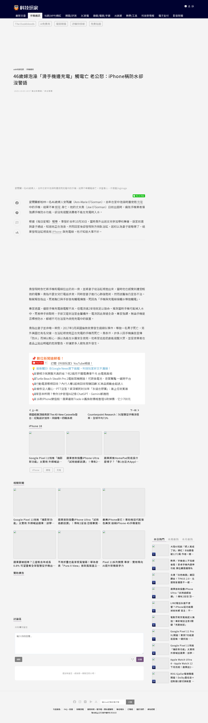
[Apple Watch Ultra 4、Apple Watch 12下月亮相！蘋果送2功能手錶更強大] (160, 663)
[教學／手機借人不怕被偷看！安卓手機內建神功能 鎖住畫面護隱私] (160, 564)
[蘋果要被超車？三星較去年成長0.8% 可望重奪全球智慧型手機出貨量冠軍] (34, 545)
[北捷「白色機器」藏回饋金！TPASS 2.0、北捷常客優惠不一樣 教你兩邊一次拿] (160, 578)
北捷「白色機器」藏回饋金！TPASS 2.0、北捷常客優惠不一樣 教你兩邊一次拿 (183, 578)
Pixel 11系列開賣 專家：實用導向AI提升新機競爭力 (123, 563)
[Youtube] (185, 6)
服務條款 (91, 709)
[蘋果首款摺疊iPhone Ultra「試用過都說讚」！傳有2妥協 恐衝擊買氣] (84, 443)
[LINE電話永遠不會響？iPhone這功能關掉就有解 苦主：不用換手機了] (160, 606)
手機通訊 (35, 15)
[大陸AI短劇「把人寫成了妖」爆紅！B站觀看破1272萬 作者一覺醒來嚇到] (160, 550)
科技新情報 (147, 15)
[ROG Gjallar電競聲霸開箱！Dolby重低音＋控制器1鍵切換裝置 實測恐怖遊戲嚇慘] (160, 677)
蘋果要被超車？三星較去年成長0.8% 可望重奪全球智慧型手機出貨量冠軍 (34, 563)
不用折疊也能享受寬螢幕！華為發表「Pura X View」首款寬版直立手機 (79, 563)
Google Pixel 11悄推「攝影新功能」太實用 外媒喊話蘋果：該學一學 (46, 459)
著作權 (99, 709)
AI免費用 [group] (45, 24)
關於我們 (140, 709)
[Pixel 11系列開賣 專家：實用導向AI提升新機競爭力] (124, 545)
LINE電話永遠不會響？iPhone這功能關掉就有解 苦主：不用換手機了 (182, 606)
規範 (19, 659)
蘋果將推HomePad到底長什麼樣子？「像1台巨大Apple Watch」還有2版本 (121, 459)
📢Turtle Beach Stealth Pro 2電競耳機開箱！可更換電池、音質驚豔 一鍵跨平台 (81, 378)
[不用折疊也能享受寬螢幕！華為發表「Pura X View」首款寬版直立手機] (79, 545)
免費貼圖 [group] (96, 24)
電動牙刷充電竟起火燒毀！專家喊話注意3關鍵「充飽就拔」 (183, 620)
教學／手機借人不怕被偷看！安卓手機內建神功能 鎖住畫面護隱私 (183, 564)
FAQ (65, 709)
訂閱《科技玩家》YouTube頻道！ (72, 363)
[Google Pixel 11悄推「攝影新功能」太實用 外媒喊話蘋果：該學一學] (46, 443)
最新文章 (21, 15)
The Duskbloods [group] (24, 24)
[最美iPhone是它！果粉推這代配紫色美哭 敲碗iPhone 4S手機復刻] (124, 502)
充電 (59, 469)
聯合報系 (120, 709)
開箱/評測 (71, 15)
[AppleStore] (96, 701)
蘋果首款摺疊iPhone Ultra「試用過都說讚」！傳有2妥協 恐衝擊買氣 (83, 459)
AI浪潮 (118, 15)
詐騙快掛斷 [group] (78, 24)
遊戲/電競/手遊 (101, 15)
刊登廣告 (56, 709)
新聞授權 (80, 709)
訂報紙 (130, 709)
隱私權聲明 (108, 709)
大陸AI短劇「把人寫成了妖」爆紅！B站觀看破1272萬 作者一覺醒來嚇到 (182, 550)
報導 (55, 221)
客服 (71, 709)
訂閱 (130, 702)
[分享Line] (17, 212)
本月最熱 (187, 539)
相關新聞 (18, 483)
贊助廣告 (18, 573)
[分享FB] (17, 202)
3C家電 (85, 15)
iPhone (35, 469)
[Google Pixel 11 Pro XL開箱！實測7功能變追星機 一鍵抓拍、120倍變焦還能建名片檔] (160, 635)
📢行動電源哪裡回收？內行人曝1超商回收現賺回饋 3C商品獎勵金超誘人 (77, 384)
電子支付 (163, 15)
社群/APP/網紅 (52, 15)
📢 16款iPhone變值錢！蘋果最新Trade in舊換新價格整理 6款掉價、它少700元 (81, 399)
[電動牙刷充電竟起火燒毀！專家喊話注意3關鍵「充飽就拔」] (160, 621)
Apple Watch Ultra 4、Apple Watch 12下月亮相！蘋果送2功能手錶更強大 (182, 663)
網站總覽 (151, 709)
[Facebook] (74, 701)
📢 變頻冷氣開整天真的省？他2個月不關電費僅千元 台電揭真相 (72, 373)
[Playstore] (90, 701)
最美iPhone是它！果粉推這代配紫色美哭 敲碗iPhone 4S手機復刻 (123, 521)
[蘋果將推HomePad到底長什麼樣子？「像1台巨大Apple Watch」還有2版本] (121, 443)
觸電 (48, 469)
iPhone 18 (35, 426)
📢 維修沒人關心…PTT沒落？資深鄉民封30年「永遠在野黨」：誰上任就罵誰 (80, 389)
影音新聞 (178, 15)
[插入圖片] (132, 659)
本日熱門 (159, 539)
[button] (189, 6)
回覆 (140, 659)
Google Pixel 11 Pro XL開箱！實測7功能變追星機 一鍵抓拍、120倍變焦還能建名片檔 (182, 635)
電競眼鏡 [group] (61, 24)
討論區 (17, 619)
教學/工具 (131, 15)
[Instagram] (80, 701)
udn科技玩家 (18, 69)
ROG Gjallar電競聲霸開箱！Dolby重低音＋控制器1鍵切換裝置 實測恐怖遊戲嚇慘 (182, 677)
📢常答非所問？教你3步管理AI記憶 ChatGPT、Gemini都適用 (70, 394)
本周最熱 (173, 539)
